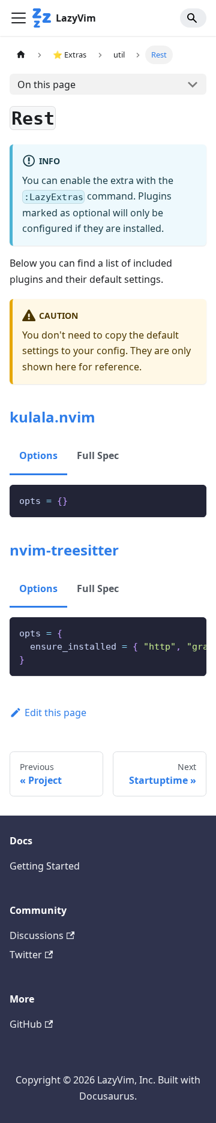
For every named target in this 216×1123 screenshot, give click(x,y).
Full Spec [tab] (98, 455)
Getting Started (45, 866)
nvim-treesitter (64, 550)
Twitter (26, 954)
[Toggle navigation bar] (19, 18)
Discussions (37, 935)
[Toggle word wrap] (170, 632)
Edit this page (55, 712)
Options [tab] (38, 455)
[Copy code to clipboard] (192, 499)
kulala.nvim (52, 417)
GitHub (26, 1024)
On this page (46, 84)
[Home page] (21, 55)
